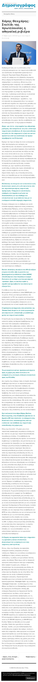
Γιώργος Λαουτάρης (23, 36)
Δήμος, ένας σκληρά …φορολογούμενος (10, 658)
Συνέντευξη (5, 38)
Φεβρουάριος (31, 657)
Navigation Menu (9, 14)
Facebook (19, 671)
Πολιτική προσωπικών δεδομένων (21, 675)
